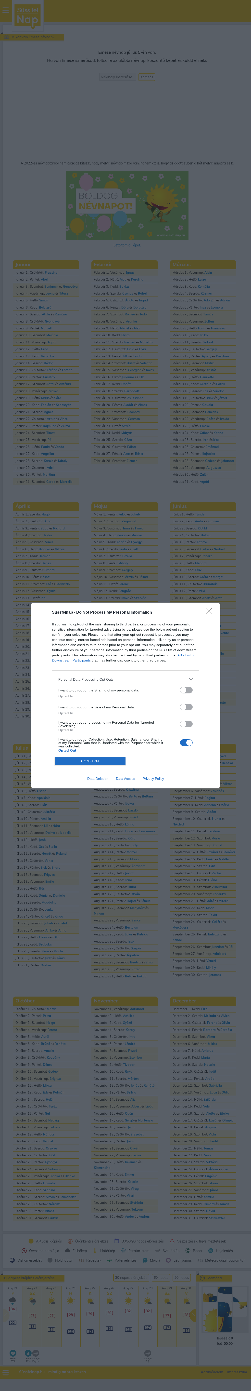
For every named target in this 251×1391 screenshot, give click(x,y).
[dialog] (125, 695)
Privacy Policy (153, 779)
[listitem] (125, 679)
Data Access (125, 779)
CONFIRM (90, 761)
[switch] (186, 690)
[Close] (210, 612)
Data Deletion (97, 779)
